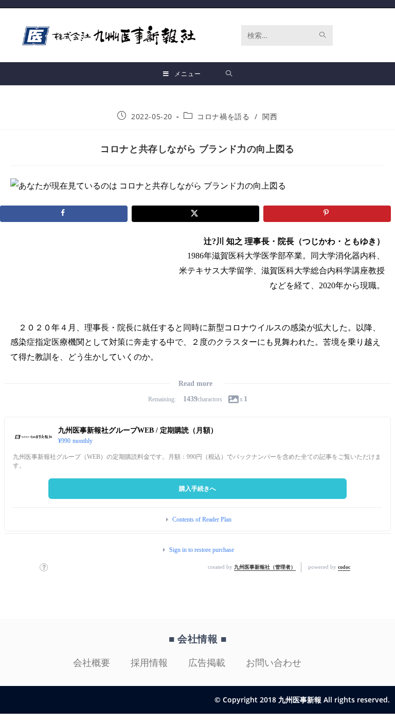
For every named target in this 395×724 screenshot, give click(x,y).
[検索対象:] (229, 73)
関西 (269, 116)
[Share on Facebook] (64, 214)
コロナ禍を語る (223, 116)
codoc (344, 567)
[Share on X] (195, 214)
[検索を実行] (323, 35)
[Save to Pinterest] (327, 214)
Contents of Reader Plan (201, 519)
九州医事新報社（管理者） (265, 567)
